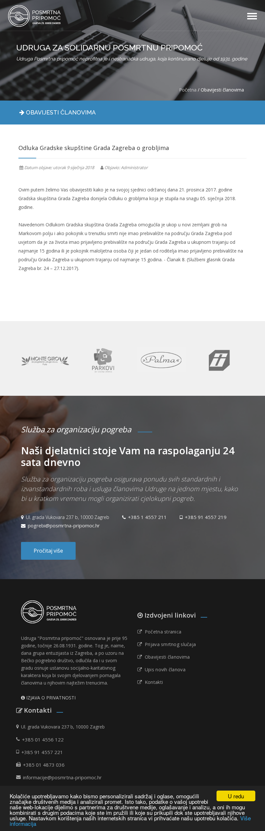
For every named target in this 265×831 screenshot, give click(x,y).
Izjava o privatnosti (51, 698)
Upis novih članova (164, 670)
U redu (236, 796)
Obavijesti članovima (166, 657)
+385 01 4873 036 (44, 764)
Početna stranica (161, 632)
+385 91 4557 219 (206, 517)
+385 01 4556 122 (43, 739)
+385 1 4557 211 (147, 517)
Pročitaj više (48, 550)
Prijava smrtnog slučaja (169, 644)
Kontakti (152, 682)
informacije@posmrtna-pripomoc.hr (62, 777)
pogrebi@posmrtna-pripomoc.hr (64, 525)
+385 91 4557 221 (42, 752)
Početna (187, 90)
